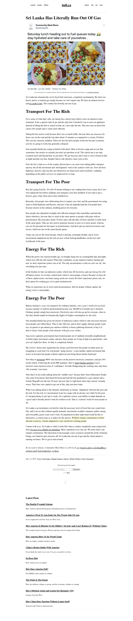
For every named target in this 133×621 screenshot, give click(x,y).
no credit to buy (35, 103)
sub (92, 5)
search (33, 5)
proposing (41, 359)
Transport (90, 459)
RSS (68, 473)
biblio (46, 5)
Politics (78, 459)
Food (84, 459)
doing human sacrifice (84, 362)
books (39, 5)
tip (97, 5)
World (72, 459)
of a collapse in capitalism (45, 429)
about (87, 5)
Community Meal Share (93, 92)
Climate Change (57, 459)
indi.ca (66, 4)
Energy (66, 459)
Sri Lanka (46, 459)
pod (101, 5)
